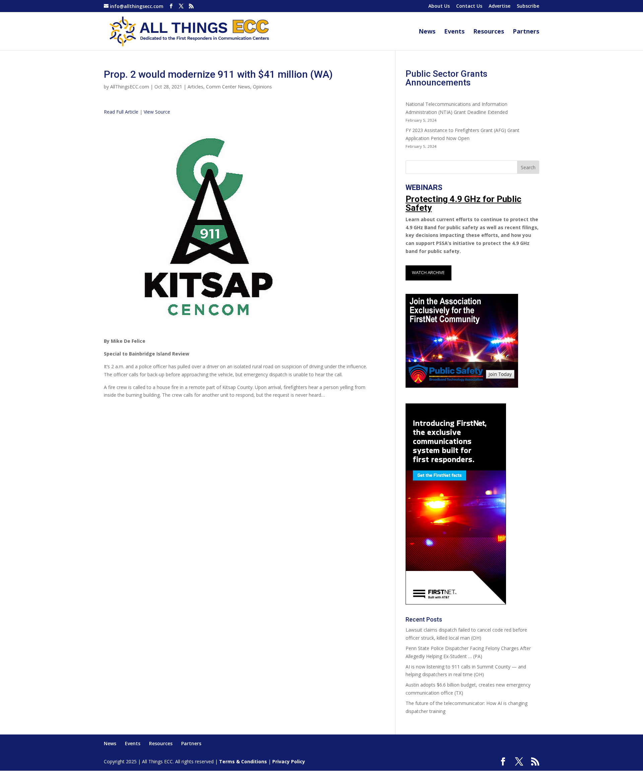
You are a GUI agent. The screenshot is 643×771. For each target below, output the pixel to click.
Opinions (262, 86)
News (427, 32)
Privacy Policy (288, 761)
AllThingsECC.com (129, 86)
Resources (488, 32)
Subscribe (528, 6)
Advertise (499, 6)
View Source (157, 112)
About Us (439, 6)
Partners (526, 32)
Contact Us (469, 6)
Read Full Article (121, 112)
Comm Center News (228, 86)
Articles (195, 86)
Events (454, 32)
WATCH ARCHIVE (428, 272)
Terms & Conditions (243, 761)
